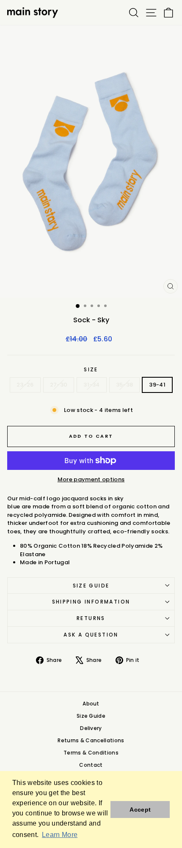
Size (91, 369)
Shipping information (91, 601)
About (91, 703)
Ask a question (91, 634)
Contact (90, 764)
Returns (91, 618)
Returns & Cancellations (91, 740)
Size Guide (91, 585)
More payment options (91, 479)
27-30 (59, 385)
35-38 (124, 385)
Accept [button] (140, 809)
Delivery (91, 728)
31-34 (91, 385)
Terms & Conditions (91, 752)
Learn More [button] (59, 834)
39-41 (157, 385)
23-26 (25, 385)
